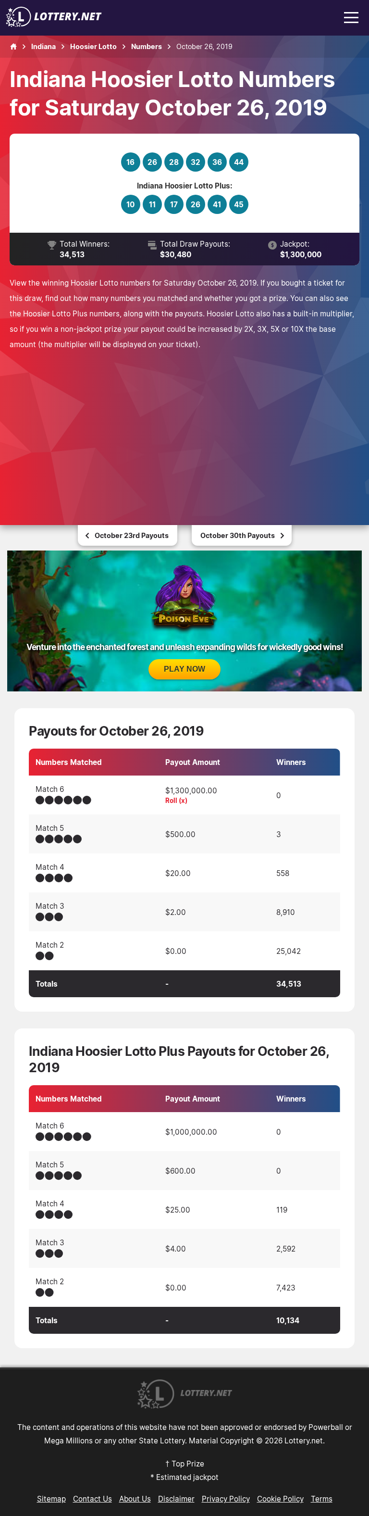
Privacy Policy (226, 1498)
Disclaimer (176, 1498)
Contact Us (92, 1498)
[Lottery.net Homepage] (13, 46)
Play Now (184, 669)
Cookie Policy (280, 1498)
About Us (135, 1498)
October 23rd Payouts (132, 535)
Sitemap (51, 1498)
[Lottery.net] (54, 24)
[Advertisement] (184, 424)
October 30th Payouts (237, 535)
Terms (321, 1498)
